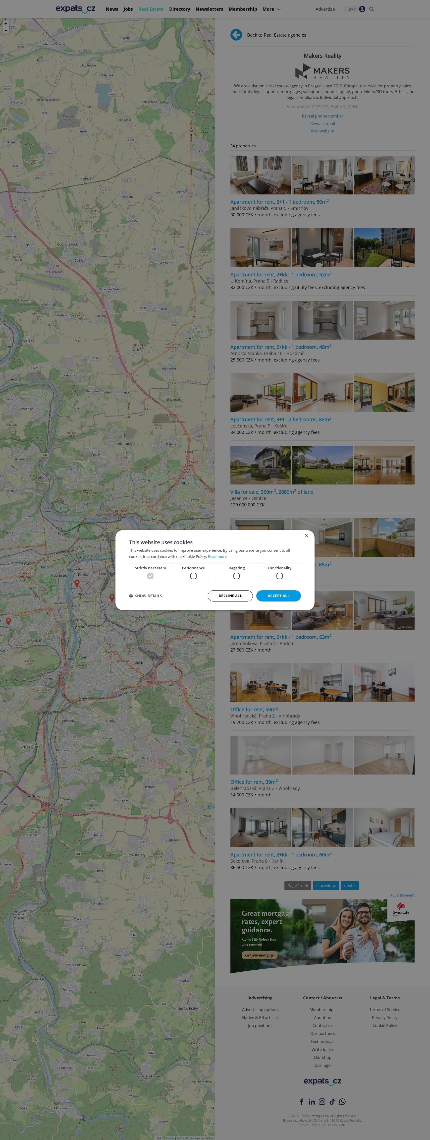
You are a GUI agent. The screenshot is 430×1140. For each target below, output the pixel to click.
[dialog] (215, 570)
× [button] (306, 536)
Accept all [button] (278, 595)
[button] (145, 596)
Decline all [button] (230, 595)
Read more (217, 556)
